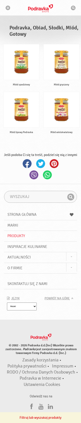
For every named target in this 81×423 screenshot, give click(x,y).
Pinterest (54, 163)
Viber (33, 174)
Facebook (27, 163)
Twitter (40, 163)
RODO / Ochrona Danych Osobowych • (42, 372)
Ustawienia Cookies (42, 384)
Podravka (40, 8)
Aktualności (19, 257)
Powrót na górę (57, 298)
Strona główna (21, 214)
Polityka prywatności (26, 366)
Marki (12, 225)
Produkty (16, 236)
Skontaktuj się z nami (27, 284)
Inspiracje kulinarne (27, 247)
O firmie (14, 268)
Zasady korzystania (40, 360)
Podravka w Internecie (40, 378)
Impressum (62, 366)
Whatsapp (47, 174)
